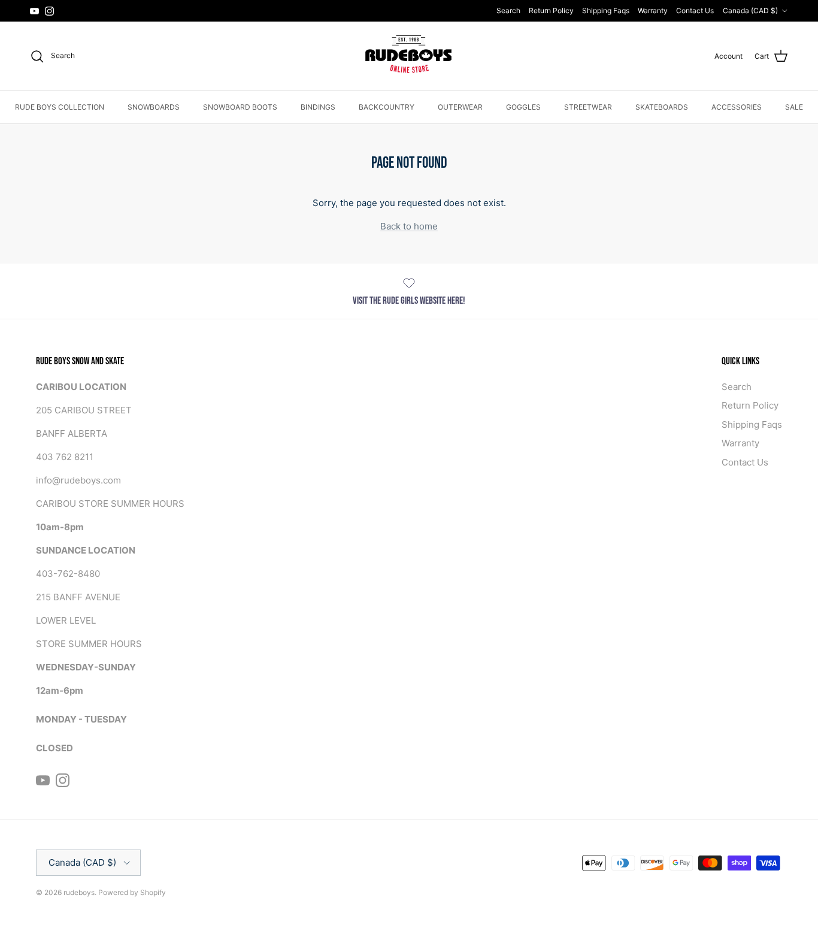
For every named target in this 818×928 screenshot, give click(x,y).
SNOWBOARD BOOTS (240, 106)
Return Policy (551, 10)
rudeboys (79, 892)
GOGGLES (523, 106)
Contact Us (695, 10)
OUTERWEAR (460, 106)
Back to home (409, 226)
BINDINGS (318, 106)
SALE (794, 106)
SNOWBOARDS (154, 106)
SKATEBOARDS (661, 106)
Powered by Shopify (132, 892)
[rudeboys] (409, 56)
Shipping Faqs (605, 10)
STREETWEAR (588, 106)
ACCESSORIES (736, 106)
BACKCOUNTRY (386, 106)
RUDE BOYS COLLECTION (59, 106)
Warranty (653, 10)
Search (508, 10)
